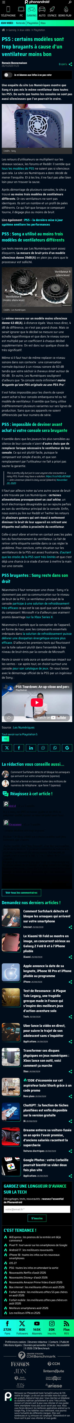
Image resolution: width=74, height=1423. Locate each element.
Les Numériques (23, 727)
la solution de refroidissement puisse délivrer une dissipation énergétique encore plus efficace (37, 638)
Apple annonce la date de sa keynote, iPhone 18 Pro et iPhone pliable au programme (47, 971)
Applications (29, 1041)
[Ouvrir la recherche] (70, 2)
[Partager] (70, 64)
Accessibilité (63, 1345)
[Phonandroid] (8, 1397)
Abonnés (37, 1331)
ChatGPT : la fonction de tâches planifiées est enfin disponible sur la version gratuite (45, 1110)
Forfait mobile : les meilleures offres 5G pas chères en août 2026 (38, 1293)
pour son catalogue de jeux (30, 668)
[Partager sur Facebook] (19, 747)
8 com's (63, 64)
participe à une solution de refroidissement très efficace (35, 605)
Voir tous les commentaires (21, 892)
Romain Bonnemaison (14, 63)
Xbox (43, 23)
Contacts (54, 1342)
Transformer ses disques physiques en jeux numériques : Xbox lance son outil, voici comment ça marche (46, 1058)
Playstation (32, 23)
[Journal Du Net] (20, 1371)
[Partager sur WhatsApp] (55, 747)
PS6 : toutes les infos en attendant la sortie (33, 1268)
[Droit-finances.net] (20, 1378)
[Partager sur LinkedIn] (31, 747)
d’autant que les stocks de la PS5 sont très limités (36, 554)
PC (21, 15)
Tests (26, 1017)
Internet (27, 927)
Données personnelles (35, 1345)
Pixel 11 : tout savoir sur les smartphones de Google (38, 1245)
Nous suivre (67, 747)
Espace (52, 15)
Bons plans (28, 1096)
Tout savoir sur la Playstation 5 (20, 734)
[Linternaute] (53, 1371)
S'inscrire (37, 1218)
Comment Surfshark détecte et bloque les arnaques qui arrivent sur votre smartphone (46, 916)
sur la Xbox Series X (39, 617)
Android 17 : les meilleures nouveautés (31, 1250)
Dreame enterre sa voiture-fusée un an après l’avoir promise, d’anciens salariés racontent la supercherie (47, 1137)
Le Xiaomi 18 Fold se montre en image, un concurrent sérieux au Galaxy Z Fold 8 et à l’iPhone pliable (46, 943)
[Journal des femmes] (20, 1364)
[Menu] (3, 2)
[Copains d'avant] (53, 1378)
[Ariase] (53, 1385)
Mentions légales (13, 1345)
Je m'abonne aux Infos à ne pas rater (33, 75)
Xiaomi (27, 957)
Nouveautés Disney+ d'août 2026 (28, 1277)
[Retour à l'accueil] (37, 2)
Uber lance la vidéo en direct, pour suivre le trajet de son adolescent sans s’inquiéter (44, 1030)
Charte (51, 1345)
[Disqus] (37, 844)
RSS (66, 1331)
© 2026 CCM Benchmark (37, 1348)
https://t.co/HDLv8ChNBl (58, 476)
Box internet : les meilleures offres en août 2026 (36, 1287)
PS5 (5, 739)
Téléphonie (8, 15)
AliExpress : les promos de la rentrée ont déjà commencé (35, 1238)
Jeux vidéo (25, 30)
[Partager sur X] (7, 747)
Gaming (31, 15)
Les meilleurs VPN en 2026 (24, 1313)
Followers (22, 1331)
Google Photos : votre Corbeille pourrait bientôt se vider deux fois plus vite (45, 1165)
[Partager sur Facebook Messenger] (43, 747)
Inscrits (52, 1331)
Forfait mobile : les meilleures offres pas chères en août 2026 (38, 1301)
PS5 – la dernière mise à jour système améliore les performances (32, 222)
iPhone (27, 982)
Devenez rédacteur (37, 1342)
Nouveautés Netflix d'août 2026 (27, 1273)
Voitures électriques (33, 1151)
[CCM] (53, 1364)
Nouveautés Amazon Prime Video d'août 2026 (35, 1282)
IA (24, 1121)
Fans (7, 1331)
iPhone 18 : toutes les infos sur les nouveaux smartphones (34, 1256)
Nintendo (20, 23)
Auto (42, 15)
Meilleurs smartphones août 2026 (28, 1308)
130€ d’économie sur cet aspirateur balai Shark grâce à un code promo (47, 1085)
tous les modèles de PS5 (18, 168)
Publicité (64, 1342)
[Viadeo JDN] (20, 1385)
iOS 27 (13, 1263)
